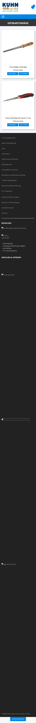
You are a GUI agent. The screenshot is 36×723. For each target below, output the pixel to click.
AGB (3, 148)
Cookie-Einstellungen (9, 180)
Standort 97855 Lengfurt (10, 197)
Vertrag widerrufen (9, 138)
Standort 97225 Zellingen (11, 202)
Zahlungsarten (7, 164)
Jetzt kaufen (24, 73)
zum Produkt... (13, 73)
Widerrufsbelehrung (9, 143)
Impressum (6, 154)
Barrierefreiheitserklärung (11, 186)
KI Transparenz (7, 191)
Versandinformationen (10, 170)
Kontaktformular (8, 208)
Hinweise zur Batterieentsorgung (13, 175)
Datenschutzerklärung (10, 159)
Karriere (4, 213)
